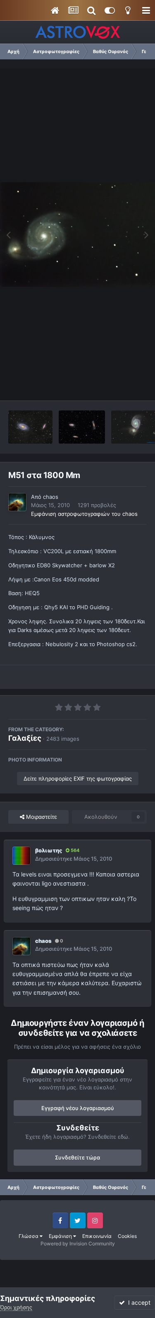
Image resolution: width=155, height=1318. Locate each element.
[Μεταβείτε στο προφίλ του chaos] (17, 502)
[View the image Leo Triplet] (82, 427)
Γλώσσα (29, 1236)
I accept (137, 1302)
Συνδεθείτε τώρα (77, 1157)
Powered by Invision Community (78, 1243)
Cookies (127, 1236)
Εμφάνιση (61, 1236)
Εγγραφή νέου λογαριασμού (77, 1108)
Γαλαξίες (24, 738)
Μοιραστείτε (40, 816)
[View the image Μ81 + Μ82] (30, 427)
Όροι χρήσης (16, 1307)
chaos (50, 496)
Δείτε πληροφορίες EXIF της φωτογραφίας (78, 778)
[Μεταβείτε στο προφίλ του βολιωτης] (21, 856)
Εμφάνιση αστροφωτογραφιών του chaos (84, 513)
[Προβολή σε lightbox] (77, 234)
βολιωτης (48, 850)
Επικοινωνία (97, 1236)
